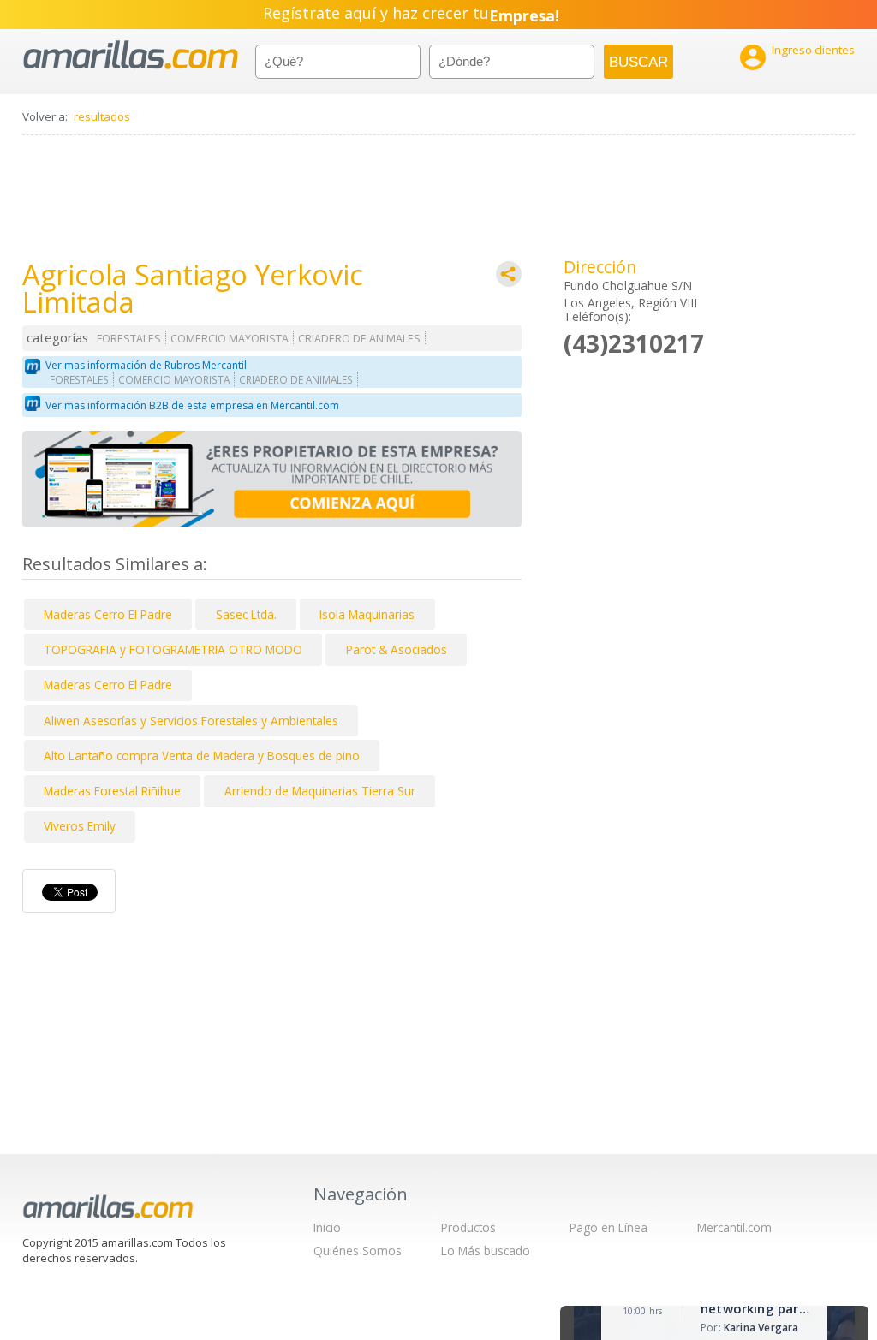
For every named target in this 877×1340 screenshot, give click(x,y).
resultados (102, 116)
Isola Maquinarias (367, 614)
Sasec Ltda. (246, 614)
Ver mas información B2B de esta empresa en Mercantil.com (192, 405)
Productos (468, 1227)
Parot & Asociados (396, 649)
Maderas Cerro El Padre (108, 614)
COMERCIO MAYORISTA (229, 338)
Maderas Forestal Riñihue (112, 791)
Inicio (327, 1227)
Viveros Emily (80, 826)
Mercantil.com (734, 1227)
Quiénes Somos (357, 1250)
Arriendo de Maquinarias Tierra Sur (319, 791)
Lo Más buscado (485, 1250)
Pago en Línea (608, 1227)
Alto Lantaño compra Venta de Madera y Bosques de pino (202, 755)
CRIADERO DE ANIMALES (359, 338)
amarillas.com (130, 55)
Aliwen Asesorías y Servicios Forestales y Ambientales (191, 720)
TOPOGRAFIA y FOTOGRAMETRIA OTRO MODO (173, 649)
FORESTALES (129, 338)
